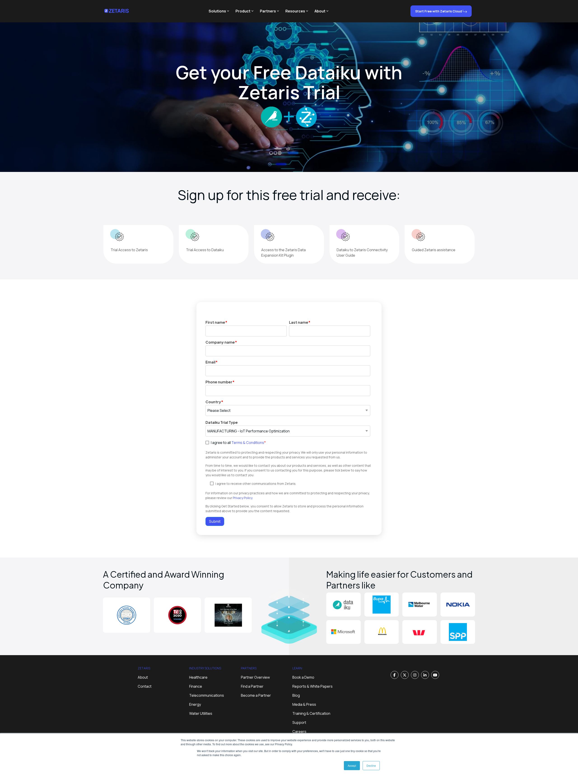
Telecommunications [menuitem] (206, 695)
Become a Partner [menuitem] (256, 695)
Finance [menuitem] (195, 686)
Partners (268, 11)
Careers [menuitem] (299, 731)
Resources (295, 11)
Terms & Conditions (247, 442)
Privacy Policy (242, 498)
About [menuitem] (143, 677)
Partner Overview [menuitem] (255, 677)
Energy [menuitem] (195, 704)
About (320, 11)
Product (242, 11)
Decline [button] (371, 765)
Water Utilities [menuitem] (200, 713)
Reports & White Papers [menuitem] (312, 686)
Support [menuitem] (299, 722)
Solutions (217, 11)
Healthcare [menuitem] (198, 677)
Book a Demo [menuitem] (303, 677)
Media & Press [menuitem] (304, 704)
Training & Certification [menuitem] (311, 713)
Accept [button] (352, 765)
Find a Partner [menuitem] (252, 686)
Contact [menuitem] (144, 686)
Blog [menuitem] (296, 695)
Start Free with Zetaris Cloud (438, 11)
